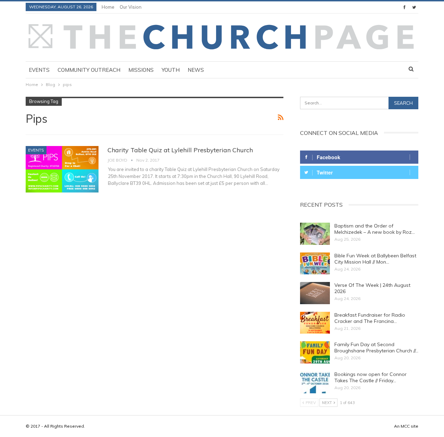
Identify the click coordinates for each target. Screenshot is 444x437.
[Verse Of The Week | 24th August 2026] (315, 293)
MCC (405, 426)
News (196, 70)
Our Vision (131, 7)
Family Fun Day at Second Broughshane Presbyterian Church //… (376, 347)
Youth (171, 70)
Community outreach (89, 70)
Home (108, 7)
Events (39, 70)
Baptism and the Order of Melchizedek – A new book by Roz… (374, 229)
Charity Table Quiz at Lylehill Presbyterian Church (180, 150)
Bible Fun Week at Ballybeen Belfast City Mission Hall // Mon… (375, 258)
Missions (141, 70)
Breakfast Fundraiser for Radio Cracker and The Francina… (369, 318)
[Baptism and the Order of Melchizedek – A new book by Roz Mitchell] (315, 234)
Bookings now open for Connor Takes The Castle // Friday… (370, 377)
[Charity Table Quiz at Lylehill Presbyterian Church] (62, 169)
